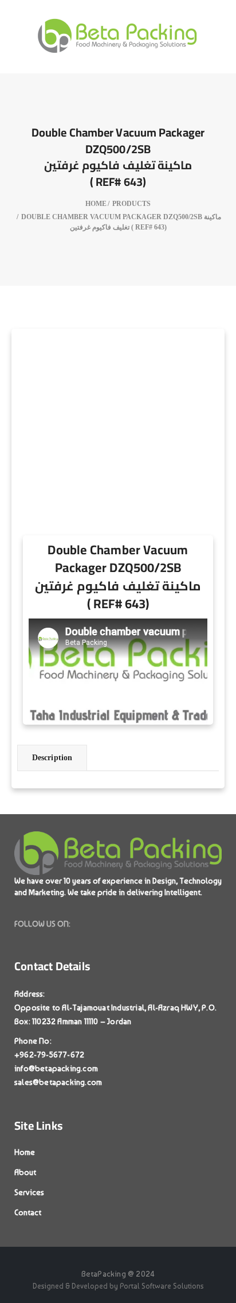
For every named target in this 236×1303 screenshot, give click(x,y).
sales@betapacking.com (58, 1082)
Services (29, 1192)
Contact (27, 1212)
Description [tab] (52, 757)
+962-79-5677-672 (49, 1054)
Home (24, 1152)
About (25, 1172)
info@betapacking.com (56, 1068)
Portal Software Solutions (162, 1286)
